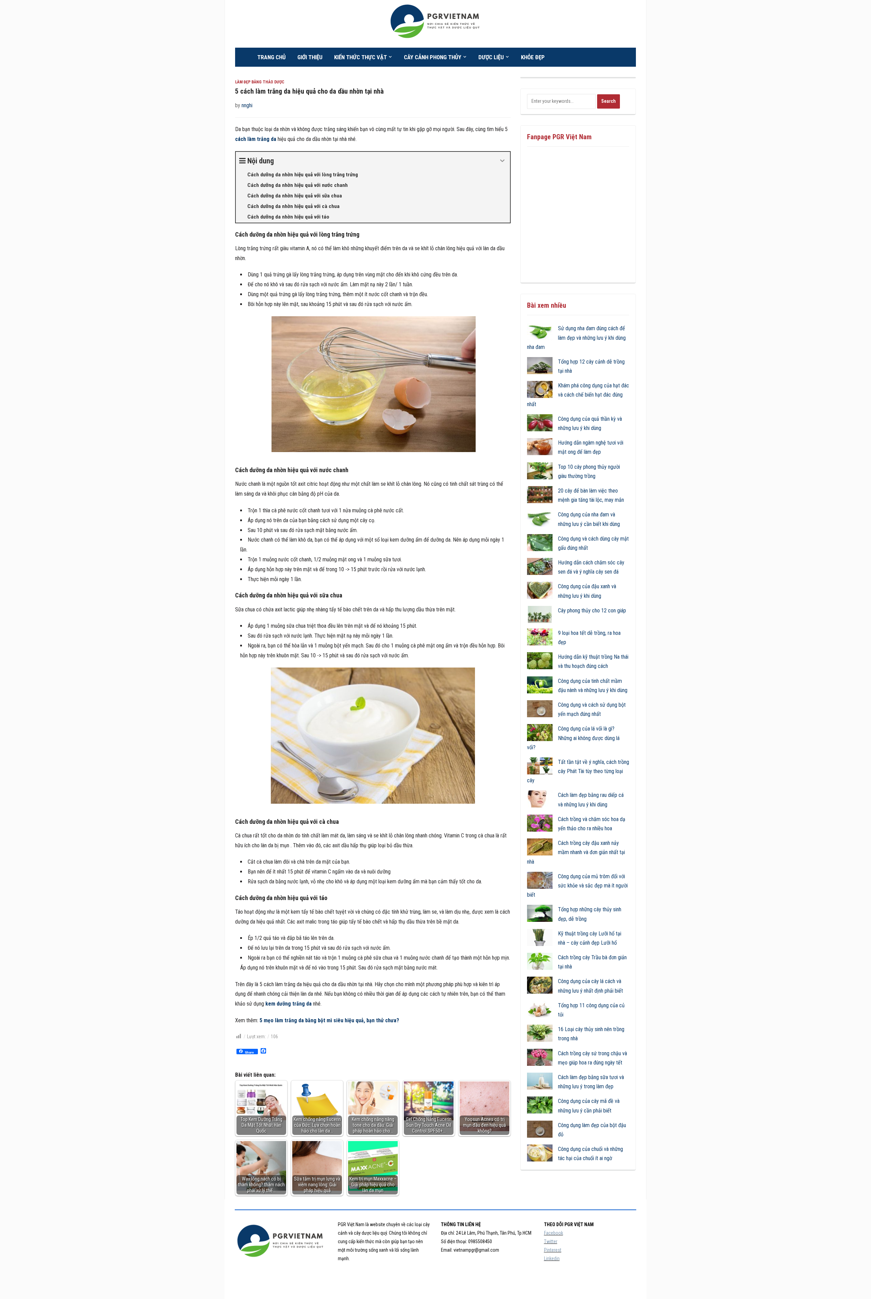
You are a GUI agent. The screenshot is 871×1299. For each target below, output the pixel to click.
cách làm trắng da (255, 139)
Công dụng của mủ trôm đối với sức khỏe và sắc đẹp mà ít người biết (577, 885)
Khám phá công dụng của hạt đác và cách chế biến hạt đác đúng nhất (578, 394)
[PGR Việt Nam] (435, 23)
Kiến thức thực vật (360, 57)
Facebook (553, 1233)
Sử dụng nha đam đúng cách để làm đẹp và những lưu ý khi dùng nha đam (576, 337)
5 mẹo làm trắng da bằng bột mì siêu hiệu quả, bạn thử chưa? (329, 1020)
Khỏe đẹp (533, 57)
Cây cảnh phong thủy (432, 57)
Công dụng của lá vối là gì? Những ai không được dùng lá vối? (573, 737)
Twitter (550, 1241)
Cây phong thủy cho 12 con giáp (592, 610)
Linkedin (552, 1258)
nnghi (247, 105)
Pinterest (552, 1250)
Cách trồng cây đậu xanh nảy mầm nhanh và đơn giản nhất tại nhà (576, 852)
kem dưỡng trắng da (288, 1003)
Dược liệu (491, 57)
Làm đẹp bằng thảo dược (259, 82)
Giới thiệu (310, 57)
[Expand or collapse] (502, 160)
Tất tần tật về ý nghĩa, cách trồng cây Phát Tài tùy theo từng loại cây (578, 771)
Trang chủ (271, 57)
